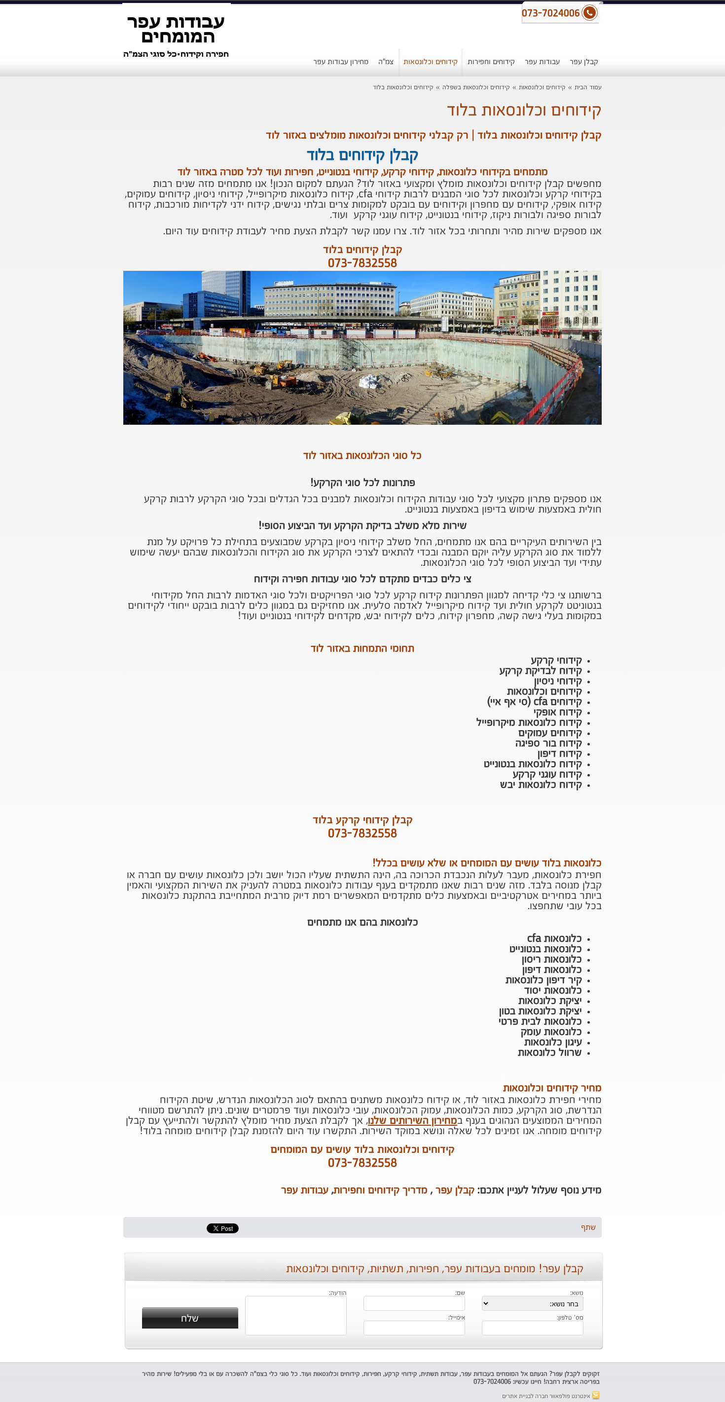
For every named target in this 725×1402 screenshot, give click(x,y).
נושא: (576, 1293)
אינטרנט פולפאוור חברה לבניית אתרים (547, 1397)
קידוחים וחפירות (491, 62)
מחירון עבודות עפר (340, 62)
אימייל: (456, 1318)
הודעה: (338, 1293)
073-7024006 (492, 1382)
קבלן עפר (584, 62)
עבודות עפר (542, 62)
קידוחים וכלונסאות (430, 62)
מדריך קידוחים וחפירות (380, 1190)
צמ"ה (386, 62)
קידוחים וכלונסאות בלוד (403, 87)
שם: (460, 1293)
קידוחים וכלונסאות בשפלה (476, 87)
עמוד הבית (588, 87)
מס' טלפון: (570, 1318)
